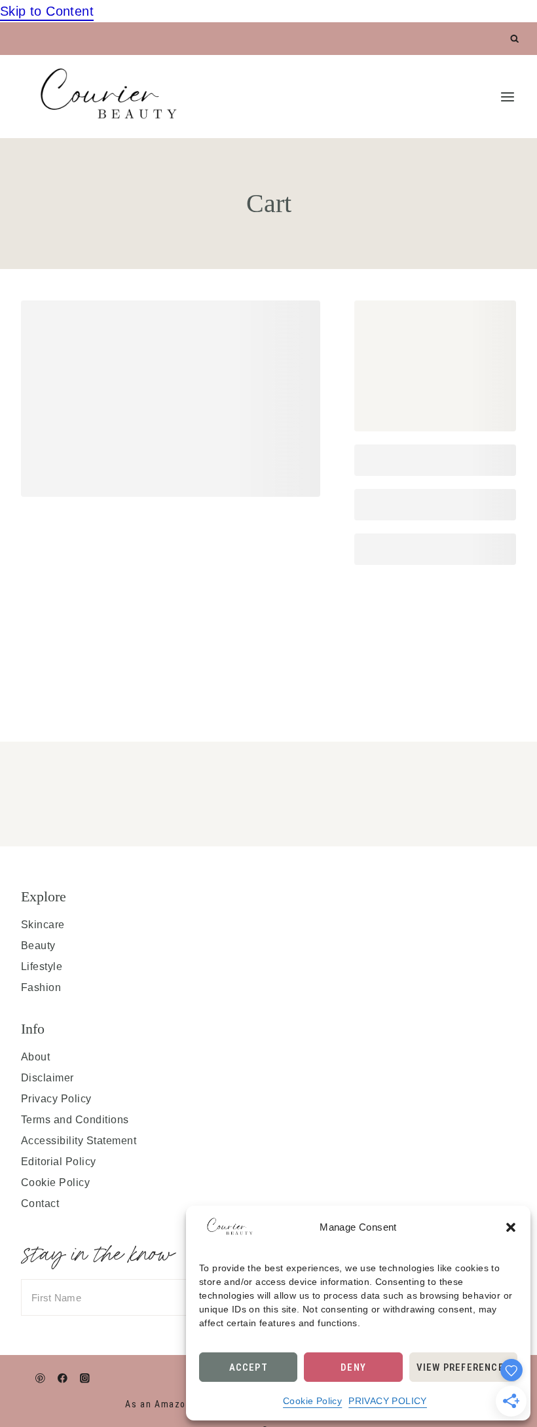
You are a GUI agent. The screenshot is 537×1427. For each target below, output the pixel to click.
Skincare (43, 924)
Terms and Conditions (75, 1119)
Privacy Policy (56, 1098)
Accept (248, 1367)
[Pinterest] (40, 1378)
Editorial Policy (58, 1161)
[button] (510, 1227)
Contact (40, 1203)
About (35, 1056)
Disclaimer (47, 1077)
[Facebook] (62, 1378)
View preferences (463, 1367)
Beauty (38, 945)
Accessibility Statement (78, 1140)
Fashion (41, 987)
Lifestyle (41, 966)
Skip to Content (47, 11)
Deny (353, 1367)
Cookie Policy (312, 1401)
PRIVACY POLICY (387, 1401)
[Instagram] (84, 1378)
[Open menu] (507, 96)
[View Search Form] (515, 38)
